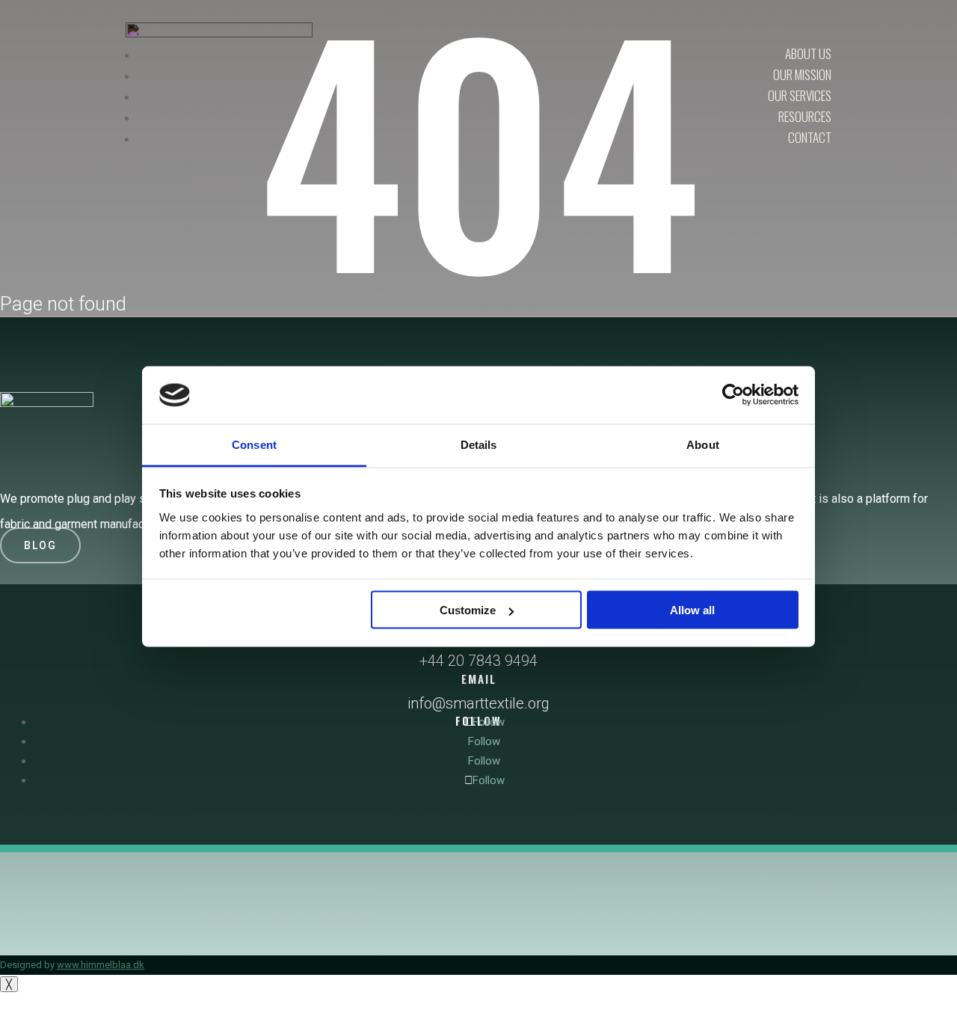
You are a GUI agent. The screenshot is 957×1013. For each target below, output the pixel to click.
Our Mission (802, 74)
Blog (40, 545)
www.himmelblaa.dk (100, 964)
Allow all (692, 610)
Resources (804, 116)
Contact (809, 137)
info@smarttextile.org (478, 703)
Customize (468, 610)
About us (808, 53)
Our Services (799, 95)
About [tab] (702, 444)
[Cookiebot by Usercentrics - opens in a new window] (733, 395)
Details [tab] (479, 444)
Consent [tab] (254, 444)
